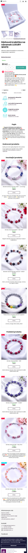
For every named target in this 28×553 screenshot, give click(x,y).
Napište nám (4, 517)
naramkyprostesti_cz (8, 530)
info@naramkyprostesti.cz (9, 525)
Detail (14, 192)
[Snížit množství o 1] (7, 67)
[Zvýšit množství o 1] (13, 67)
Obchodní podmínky (6, 514)
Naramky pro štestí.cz (8, 528)
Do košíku (21, 67)
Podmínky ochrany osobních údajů (9, 516)
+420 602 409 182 (7, 527)
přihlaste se (14, 150)
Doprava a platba (5, 513)
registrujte (5, 151)
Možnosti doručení (6, 57)
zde (19, 542)
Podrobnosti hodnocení (19, 38)
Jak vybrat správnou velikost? (8, 519)
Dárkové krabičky (17, 92)
